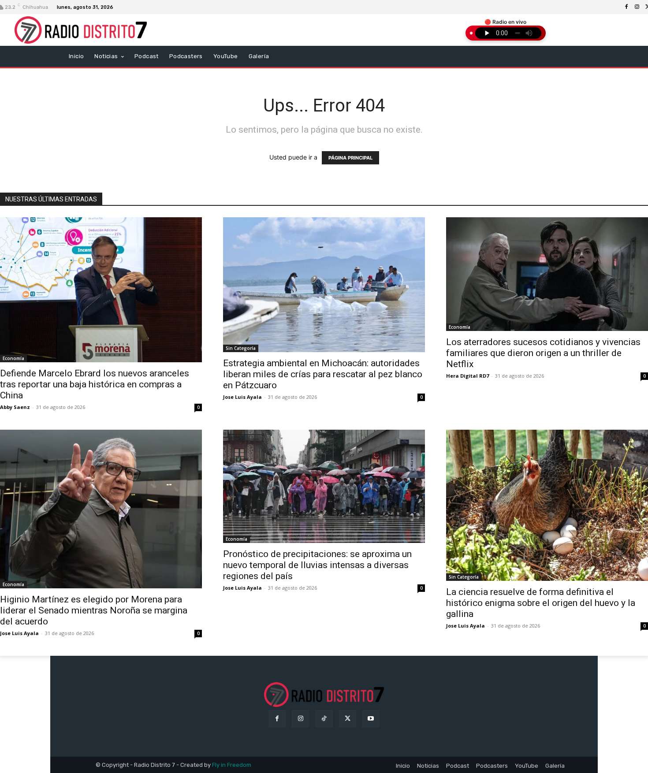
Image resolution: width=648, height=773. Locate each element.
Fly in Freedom (231, 765)
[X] (347, 718)
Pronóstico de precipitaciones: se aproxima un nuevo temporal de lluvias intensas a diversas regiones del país (317, 565)
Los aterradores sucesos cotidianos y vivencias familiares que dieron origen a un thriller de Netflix (543, 353)
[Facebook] (626, 7)
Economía (13, 358)
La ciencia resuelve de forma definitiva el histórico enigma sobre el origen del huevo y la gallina (540, 603)
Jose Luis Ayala (242, 397)
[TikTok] (323, 718)
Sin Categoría (241, 348)
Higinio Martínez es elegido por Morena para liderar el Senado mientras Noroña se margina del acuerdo (93, 610)
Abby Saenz (15, 407)
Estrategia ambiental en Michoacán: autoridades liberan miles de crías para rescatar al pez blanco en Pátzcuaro (322, 374)
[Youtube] (371, 718)
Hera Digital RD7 (467, 375)
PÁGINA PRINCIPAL (350, 158)
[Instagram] (637, 7)
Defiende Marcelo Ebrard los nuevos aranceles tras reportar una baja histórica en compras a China (94, 384)
